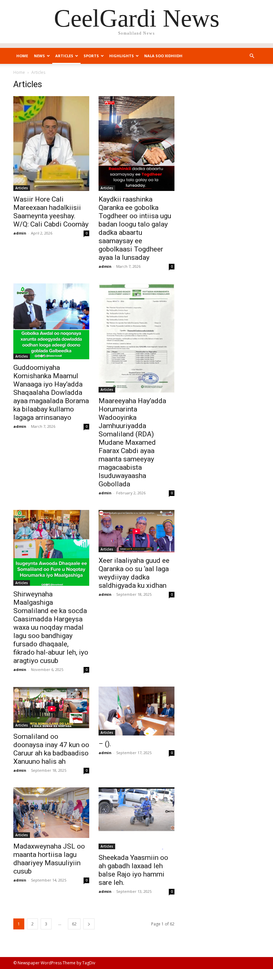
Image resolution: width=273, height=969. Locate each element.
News (39, 55)
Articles (64, 55)
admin (19, 233)
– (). (105, 744)
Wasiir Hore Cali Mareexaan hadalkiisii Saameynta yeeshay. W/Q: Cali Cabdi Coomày (51, 211)
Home (22, 55)
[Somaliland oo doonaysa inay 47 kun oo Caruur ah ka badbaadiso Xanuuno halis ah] (51, 707)
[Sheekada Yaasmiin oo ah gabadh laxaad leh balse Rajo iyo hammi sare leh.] (136, 818)
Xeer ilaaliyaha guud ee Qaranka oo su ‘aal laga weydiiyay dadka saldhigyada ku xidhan (134, 573)
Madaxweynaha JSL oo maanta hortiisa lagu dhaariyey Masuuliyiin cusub (49, 858)
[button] (252, 56)
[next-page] (89, 923)
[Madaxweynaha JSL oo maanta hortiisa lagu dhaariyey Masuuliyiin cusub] (51, 812)
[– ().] (136, 711)
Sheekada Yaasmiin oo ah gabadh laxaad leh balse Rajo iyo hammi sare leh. (133, 870)
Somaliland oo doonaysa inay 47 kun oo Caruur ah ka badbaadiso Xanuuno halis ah (51, 748)
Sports (91, 55)
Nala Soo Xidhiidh (163, 55)
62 (74, 924)
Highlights (121, 55)
